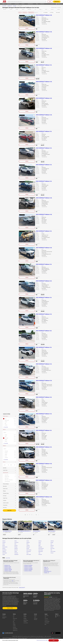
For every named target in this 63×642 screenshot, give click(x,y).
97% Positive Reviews (47, 595)
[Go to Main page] (4, 1)
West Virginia (29, 554)
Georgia (52, 542)
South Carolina (53, 551)
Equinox (12, 9)
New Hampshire (41, 548)
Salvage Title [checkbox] (7, 476)
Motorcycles (15, 618)
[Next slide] (40, 12)
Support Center (21, 587)
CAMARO (59, 9)
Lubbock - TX (46, 568)
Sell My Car (42, 3)
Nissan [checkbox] (6, 441)
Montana (3, 548)
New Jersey (52, 548)
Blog (37, 3)
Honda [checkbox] (6, 439)
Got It (53, 640)
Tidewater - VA (46, 572)
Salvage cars (10, 5)
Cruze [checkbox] (6, 455)
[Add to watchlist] (34, 16)
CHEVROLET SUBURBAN (28, 569)
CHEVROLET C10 (7, 565)
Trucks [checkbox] (6, 421)
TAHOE (47, 9)
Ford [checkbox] (5, 436)
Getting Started (30, 3)
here (12, 580)
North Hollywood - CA (47, 571)
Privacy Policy (10, 638)
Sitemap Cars (15, 630)
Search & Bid (9, 3)
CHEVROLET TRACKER (8, 569)
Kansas (3, 545)
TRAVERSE (30, 9)
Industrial (14, 627)
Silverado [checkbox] (6, 451)
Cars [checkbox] (5, 418)
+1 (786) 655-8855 (14, 636)
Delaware (28, 542)
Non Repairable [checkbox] (7, 481)
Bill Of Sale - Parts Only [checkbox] (9, 479)
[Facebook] (57, 615)
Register (35, 615)
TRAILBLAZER (30, 12)
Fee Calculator (47, 621)
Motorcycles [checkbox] (7, 420)
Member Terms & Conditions (21, 638)
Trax (36, 9)
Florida (40, 542)
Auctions (23, 3)
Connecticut (16, 542)
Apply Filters (9, 510)
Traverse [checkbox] (6, 457)
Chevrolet (14, 5)
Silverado (5, 9)
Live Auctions (17, 3)
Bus (13, 621)
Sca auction (4, 5)
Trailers (14, 624)
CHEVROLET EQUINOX (28, 566)
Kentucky (15, 545)
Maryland (52, 545)
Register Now (57, 1)
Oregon (15, 551)
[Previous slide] (19, 12)
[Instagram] (55, 615)
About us (3, 615)
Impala (41, 9)
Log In (50, 1)
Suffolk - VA (46, 567)
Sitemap (26, 638)
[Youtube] (55, 617)
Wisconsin (40, 554)
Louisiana (28, 545)
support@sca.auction (26, 636)
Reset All (36, 12)
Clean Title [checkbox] (6, 475)
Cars (19, 12)
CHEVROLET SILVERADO (28, 565)
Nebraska (16, 548)
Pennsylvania (29, 551)
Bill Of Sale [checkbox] (6, 478)
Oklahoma (4, 551)
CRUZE (24, 9)
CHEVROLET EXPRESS (28, 570)
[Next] (38, 515)
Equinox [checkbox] (6, 452)
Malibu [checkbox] (6, 454)
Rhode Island (41, 551)
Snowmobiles (15, 628)
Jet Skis (14, 625)
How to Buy (46, 615)
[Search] (46, 2)
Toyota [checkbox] (6, 434)
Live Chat (46, 618)
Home (3, 3)
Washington (16, 554)
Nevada (28, 548)
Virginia (3, 554)
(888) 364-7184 (20, 636)
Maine (39, 545)
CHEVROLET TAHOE (7, 566)
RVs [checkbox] (5, 423)
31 (36, 514)
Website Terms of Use (14, 638)
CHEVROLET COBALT (7, 570)
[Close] (60, 640)
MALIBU (18, 9)
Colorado (53, 9)
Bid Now (27, 28)
